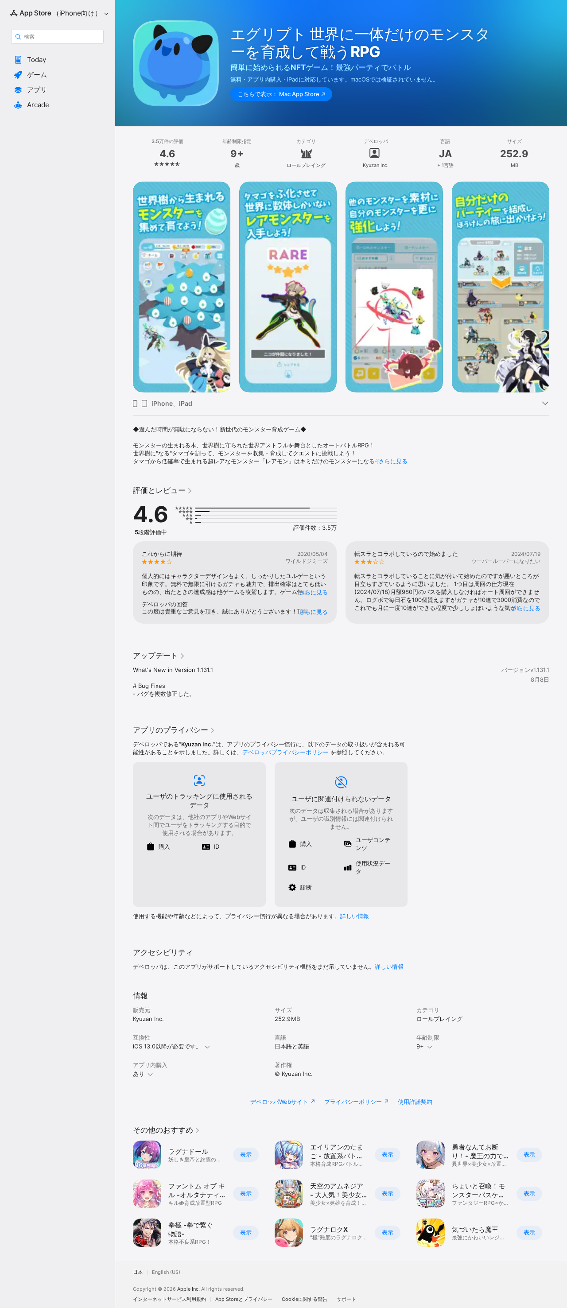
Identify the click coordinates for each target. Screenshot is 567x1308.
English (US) (166, 1272)
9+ (420, 1046)
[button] (57, 59)
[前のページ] (124, 287)
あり (138, 1073)
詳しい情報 (354, 916)
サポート (346, 1299)
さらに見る (393, 461)
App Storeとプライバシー (243, 1299)
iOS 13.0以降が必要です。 (167, 1046)
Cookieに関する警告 (304, 1299)
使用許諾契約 (415, 1101)
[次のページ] (558, 287)
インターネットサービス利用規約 (169, 1299)
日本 (138, 1272)
